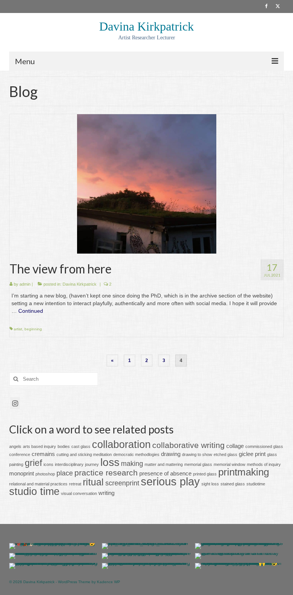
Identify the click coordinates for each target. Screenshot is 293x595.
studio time (34, 491)
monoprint (21, 473)
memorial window (229, 464)
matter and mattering (164, 464)
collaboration (121, 444)
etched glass (225, 454)
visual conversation (79, 493)
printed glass (205, 474)
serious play (170, 481)
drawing (170, 454)
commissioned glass (264, 446)
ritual (93, 482)
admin (25, 284)
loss (109, 462)
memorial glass (198, 464)
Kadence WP (108, 582)
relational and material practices (38, 484)
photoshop (45, 474)
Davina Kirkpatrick (146, 26)
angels (15, 446)
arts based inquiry (39, 446)
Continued (30, 311)
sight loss (210, 484)
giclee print (252, 454)
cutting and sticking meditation (84, 454)
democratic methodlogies (136, 454)
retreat (75, 484)
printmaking (243, 472)
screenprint (122, 483)
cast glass (80, 446)
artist (18, 329)
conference (19, 454)
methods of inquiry (264, 464)
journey (92, 464)
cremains (43, 454)
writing (106, 493)
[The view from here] (146, 183)
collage (235, 446)
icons (48, 464)
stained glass (233, 484)
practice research (106, 472)
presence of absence (165, 473)
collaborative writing (188, 445)
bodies (64, 446)
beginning (33, 329)
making (132, 463)
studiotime (255, 484)
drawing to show (197, 454)
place (64, 473)
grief (33, 463)
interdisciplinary (69, 464)
